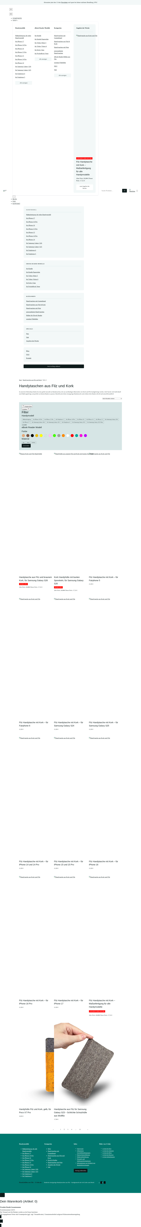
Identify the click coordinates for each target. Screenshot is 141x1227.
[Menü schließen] (11, 14)
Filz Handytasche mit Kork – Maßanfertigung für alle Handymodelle (84, 168)
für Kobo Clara (39, 50)
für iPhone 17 (19, 41)
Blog (27, 351)
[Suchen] (124, 190)
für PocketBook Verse (41, 53)
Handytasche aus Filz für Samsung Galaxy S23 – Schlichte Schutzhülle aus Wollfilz (70, 1112)
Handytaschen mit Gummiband (36, 301)
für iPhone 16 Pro (21, 45)
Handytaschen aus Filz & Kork (36, 305)
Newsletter (64, 2)
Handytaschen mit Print (61, 47)
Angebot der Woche (32, 341)
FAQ (27, 354)
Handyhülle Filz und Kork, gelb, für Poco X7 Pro (35, 1111)
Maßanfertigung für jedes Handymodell (38, 215)
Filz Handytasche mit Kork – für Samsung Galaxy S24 (68, 724)
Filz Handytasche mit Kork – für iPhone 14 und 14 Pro (33, 863)
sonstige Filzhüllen (60, 62)
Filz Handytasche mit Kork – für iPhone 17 (68, 1002)
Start (20, 380)
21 (80, 1129)
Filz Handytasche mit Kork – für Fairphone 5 (103, 579)
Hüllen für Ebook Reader (34, 315)
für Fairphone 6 (20, 74)
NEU (55, 66)
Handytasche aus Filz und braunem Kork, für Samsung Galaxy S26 (35, 579)
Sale (55, 70)
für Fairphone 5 (20, 77)
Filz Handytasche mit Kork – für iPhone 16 (103, 863)
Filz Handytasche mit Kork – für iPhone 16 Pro (33, 1002)
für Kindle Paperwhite (41, 39)
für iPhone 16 (19, 49)
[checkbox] (27, 419)
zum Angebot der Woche (85, 187)
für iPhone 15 (19, 56)
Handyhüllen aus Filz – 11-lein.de (30, 1182)
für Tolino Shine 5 (40, 43)
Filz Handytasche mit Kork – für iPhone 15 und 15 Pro (68, 863)
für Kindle (38, 35)
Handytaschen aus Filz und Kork (32, 380)
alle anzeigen (23, 83)
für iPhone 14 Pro (21, 59)
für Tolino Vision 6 (41, 46)
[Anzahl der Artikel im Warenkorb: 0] (137, 191)
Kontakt (28, 358)
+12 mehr (24, 424)
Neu (27, 334)
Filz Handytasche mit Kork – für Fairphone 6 (33, 724)
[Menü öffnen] (11, 9)
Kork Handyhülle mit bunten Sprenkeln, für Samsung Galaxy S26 (68, 580)
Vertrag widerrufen (80, 1170)
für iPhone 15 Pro (21, 52)
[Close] (2, 1195)
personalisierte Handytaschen (35, 312)
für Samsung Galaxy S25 (23, 70)
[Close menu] (14, 196)
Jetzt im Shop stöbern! (53, 366)
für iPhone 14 (19, 63)
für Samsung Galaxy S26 (23, 66)
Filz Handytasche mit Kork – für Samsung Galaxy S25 (103, 724)
